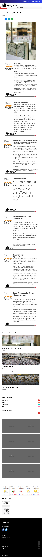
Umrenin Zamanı (7, 366)
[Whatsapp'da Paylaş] (12, 19)
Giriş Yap (25, 1)
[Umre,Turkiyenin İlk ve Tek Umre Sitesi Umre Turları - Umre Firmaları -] (11, 4)
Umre (20, 402)
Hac (20, 406)
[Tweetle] (9, 19)
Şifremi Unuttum (35, 1)
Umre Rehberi (20, 413)
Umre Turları (20, 404)
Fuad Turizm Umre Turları (10, 387)
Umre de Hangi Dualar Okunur (11, 348)
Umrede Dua (20, 400)
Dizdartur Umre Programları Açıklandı (15, 7)
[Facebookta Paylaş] (6, 19)
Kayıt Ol (29, 1)
